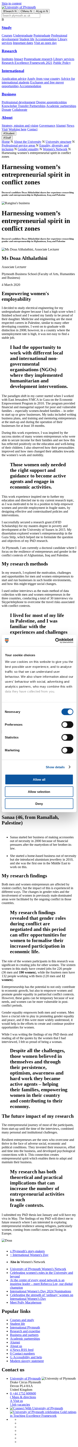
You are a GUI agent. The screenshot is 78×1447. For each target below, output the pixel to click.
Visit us (16, 1401)
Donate (6, 109)
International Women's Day (29, 1255)
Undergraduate (23, 35)
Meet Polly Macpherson (25, 1302)
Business (9, 94)
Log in (42, 11)
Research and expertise (25, 1331)
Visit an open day (45, 43)
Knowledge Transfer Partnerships (24, 106)
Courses (7, 35)
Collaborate (19, 109)
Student (9, 133)
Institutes (7, 59)
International (13, 71)
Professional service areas (18, 145)
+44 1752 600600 (23, 1393)
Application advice (14, 78)
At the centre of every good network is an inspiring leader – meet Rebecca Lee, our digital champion (41, 1283)
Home (6, 141)
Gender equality (28, 149)
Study (7, 27)
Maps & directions (23, 1397)
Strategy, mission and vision (20, 125)
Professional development (18, 102)
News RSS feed (21, 1350)
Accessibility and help (26, 1357)
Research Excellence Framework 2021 (27, 62)
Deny (39, 803)
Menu (26, 11)
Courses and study (22, 1320)
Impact (18, 59)
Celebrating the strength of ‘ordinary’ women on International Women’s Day (41, 1296)
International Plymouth (25, 1327)
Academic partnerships (61, 106)
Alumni (61, 125)
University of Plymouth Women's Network (38, 1269)
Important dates (23, 43)
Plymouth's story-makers (27, 1251)
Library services (63, 59)
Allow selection (39, 791)
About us (16, 1346)
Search (9, 11)
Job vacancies (20, 1404)
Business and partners (24, 1335)
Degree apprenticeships (51, 102)
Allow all (39, 779)
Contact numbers (22, 1353)
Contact (32, 129)
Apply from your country (43, 78)
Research (9, 51)
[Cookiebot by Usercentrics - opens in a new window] (55, 640)
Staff (7, 137)
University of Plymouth (25, 1378)
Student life (26, 39)
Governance (47, 125)
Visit (5, 129)
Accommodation (46, 39)
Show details (55, 767)
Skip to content (11, 3)
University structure (58, 141)
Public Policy (62, 62)
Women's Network (55, 149)
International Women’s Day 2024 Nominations (40, 1291)
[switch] (67, 724)
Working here (17, 129)
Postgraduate (41, 35)
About (7, 117)
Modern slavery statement (27, 1361)
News (70, 125)
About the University (27, 141)
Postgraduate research (38, 59)
